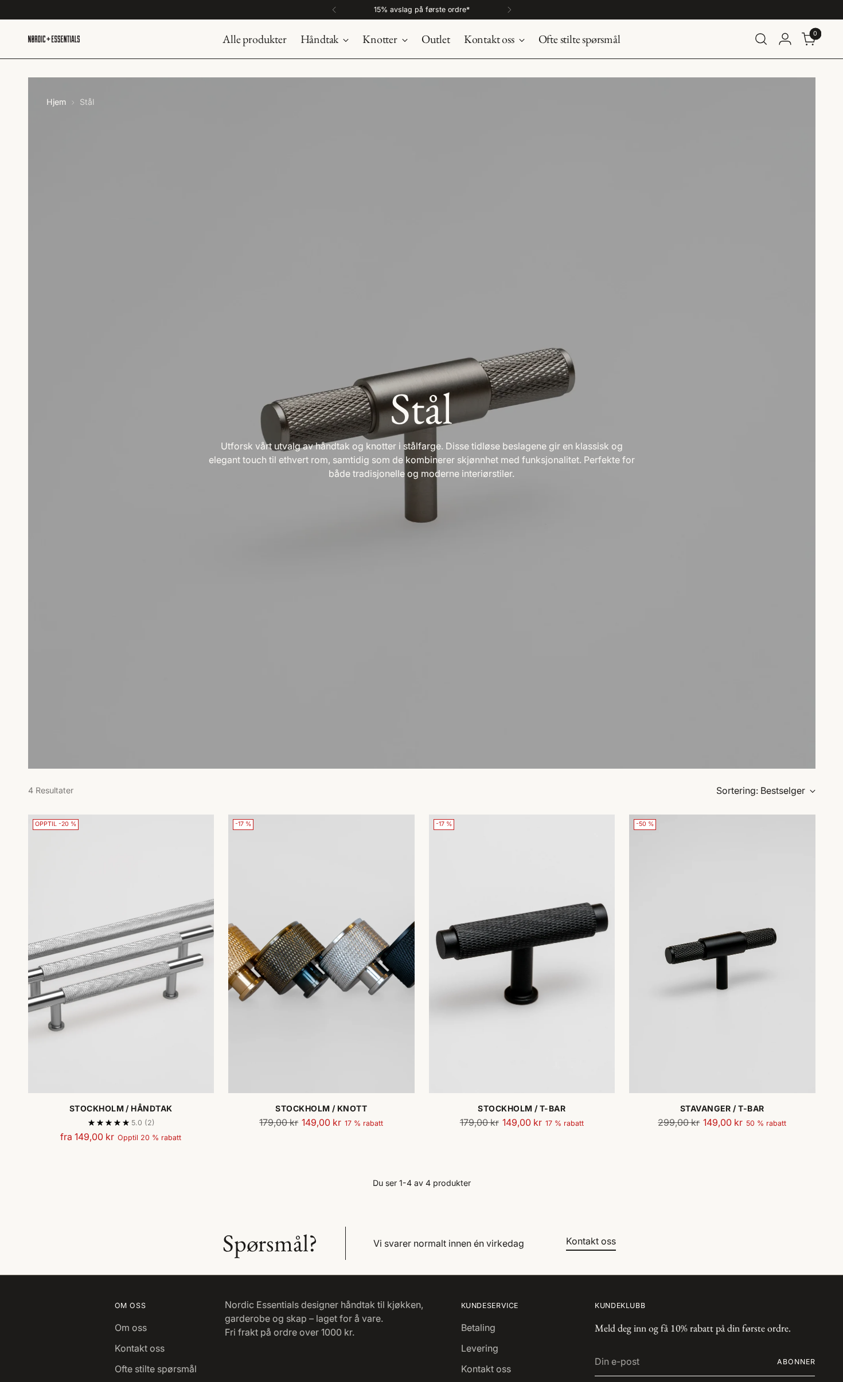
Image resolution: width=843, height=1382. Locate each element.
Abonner (796, 1361)
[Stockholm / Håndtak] (121, 954)
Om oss (131, 1327)
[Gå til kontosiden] (785, 39)
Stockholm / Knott (321, 1108)
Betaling (478, 1327)
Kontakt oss (140, 1348)
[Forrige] (334, 9)
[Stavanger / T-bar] (722, 954)
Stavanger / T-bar (722, 1108)
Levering (479, 1348)
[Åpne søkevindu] (761, 39)
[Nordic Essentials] (54, 39)
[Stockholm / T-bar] (522, 954)
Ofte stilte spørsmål (156, 1369)
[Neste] (509, 9)
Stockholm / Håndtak (121, 1108)
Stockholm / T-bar (521, 1108)
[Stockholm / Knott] (321, 954)
